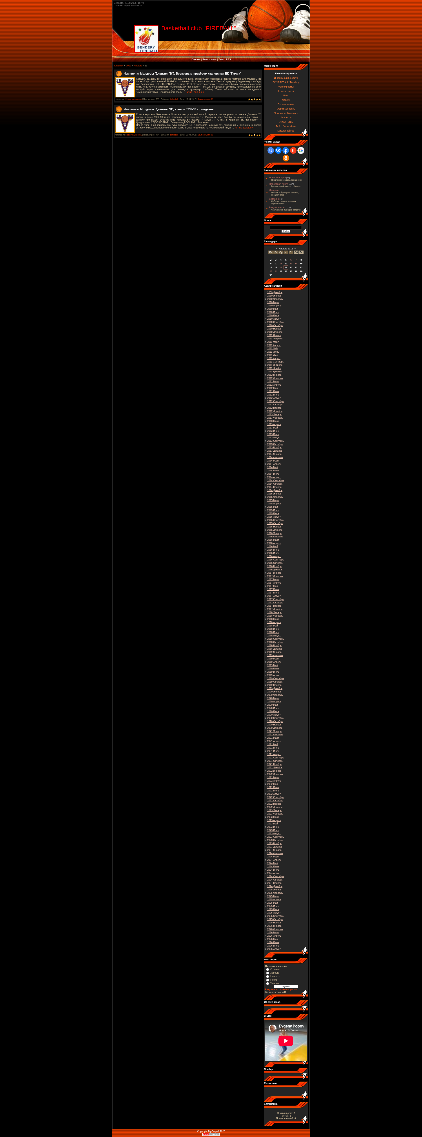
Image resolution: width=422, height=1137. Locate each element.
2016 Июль (273, 553)
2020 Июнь (273, 708)
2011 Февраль (275, 338)
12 (286, 263)
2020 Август (274, 714)
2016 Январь (274, 533)
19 (286, 267)
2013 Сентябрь (275, 440)
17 (276, 267)
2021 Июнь (273, 747)
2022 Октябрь (275, 800)
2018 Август (274, 635)
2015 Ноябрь (274, 526)
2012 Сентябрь (275, 401)
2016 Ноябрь (274, 566)
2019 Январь (274, 652)
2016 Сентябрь (275, 559)
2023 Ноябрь (274, 843)
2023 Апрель (274, 820)
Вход (221, 59)
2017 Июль (273, 592)
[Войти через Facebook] (285, 150)
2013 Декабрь (274, 450)
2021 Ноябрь (274, 764)
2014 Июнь (273, 470)
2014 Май (272, 467)
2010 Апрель (274, 305)
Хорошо (274, 972)
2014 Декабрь (274, 490)
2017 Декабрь (274, 609)
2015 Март (273, 500)
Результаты (271, 989)
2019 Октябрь (275, 681)
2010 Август (274, 318)
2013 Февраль (275, 417)
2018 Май (272, 625)
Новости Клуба (277, 177)
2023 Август (274, 833)
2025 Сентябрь (275, 916)
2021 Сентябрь (275, 757)
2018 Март (273, 619)
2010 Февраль (275, 299)
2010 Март (273, 302)
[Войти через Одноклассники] (286, 158)
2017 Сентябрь (275, 599)
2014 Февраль (275, 457)
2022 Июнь (273, 787)
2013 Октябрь (275, 444)
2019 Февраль (275, 655)
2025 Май (272, 902)
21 (296, 267)
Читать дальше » (195, 92)
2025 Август (274, 912)
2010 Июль (273, 315)
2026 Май (272, 939)
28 (296, 271)
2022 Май (272, 784)
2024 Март (273, 856)
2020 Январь (274, 691)
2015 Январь (274, 493)
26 (286, 271)
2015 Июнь (273, 510)
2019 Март (273, 658)
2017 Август (274, 596)
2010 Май (272, 309)
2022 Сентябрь (275, 797)
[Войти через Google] (300, 150)
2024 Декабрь (274, 886)
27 (291, 271)
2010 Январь (274, 295)
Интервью (274, 190)
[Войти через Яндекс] (293, 150)
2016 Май (272, 546)
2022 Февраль (275, 774)
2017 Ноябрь (274, 605)
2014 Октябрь (275, 483)
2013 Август (274, 437)
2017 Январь (274, 572)
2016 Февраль (275, 536)
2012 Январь (274, 375)
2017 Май (272, 586)
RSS (228, 59)
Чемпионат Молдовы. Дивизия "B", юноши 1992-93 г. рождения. (169, 109)
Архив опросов (288, 989)
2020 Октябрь (275, 721)
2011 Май (272, 348)
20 (291, 267)
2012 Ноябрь (274, 407)
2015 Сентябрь (275, 520)
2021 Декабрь (274, 767)
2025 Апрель (274, 899)
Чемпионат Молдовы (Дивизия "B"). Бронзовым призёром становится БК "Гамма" (182, 73)
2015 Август (274, 516)
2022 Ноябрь (274, 803)
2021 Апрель (274, 741)
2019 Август (274, 675)
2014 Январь (274, 454)
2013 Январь (274, 414)
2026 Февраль (275, 929)
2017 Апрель (274, 582)
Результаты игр (277, 207)
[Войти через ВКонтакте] (278, 150)
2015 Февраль (275, 497)
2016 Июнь (273, 549)
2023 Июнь (273, 827)
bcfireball (174, 99)
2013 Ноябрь (274, 447)
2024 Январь (274, 850)
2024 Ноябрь (274, 883)
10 (276, 263)
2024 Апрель (274, 860)
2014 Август (274, 477)
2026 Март (273, 932)
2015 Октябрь (275, 523)
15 (301, 263)
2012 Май (272, 388)
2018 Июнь (273, 629)
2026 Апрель (274, 935)
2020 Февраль (275, 695)
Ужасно (274, 983)
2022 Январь (274, 770)
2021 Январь (274, 731)
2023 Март (273, 817)
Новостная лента (134, 99)
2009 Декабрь (274, 292)
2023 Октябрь (275, 840)
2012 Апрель (274, 384)
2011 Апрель (274, 345)
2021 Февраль (275, 734)
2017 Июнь (273, 589)
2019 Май (272, 665)
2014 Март (273, 460)
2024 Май (272, 863)
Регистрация (209, 59)
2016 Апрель (274, 543)
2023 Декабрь (274, 846)
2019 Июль (273, 671)
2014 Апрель (274, 464)
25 (281, 271)
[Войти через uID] (270, 150)
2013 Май (272, 427)
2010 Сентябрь (275, 322)
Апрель (138, 65)
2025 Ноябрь (274, 922)
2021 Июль (273, 751)
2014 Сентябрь (275, 480)
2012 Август (274, 398)
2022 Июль (273, 790)
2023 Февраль (275, 813)
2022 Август (274, 794)
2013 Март (273, 421)
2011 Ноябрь (274, 368)
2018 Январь (274, 612)
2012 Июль (273, 394)
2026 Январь (274, 926)
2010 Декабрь (274, 332)
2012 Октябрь (275, 404)
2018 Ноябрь (274, 645)
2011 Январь (274, 335)
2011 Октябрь (274, 365)
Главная (195, 59)
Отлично (275, 969)
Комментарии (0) (205, 99)
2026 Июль (273, 945)
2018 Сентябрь (275, 638)
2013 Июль (273, 434)
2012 (128, 65)
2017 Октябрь (275, 602)
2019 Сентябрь (275, 678)
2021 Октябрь (275, 761)
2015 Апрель (274, 503)
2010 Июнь (273, 312)
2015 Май (272, 506)
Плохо (273, 979)
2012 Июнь (273, 391)
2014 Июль (273, 473)
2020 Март (273, 698)
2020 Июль (273, 711)
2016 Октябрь (275, 563)
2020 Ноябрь (274, 724)
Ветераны (274, 199)
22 (301, 267)
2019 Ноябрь (274, 685)
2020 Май (272, 704)
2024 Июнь (273, 866)
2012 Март (273, 381)
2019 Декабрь (274, 688)
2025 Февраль (275, 893)
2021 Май (272, 744)
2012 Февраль (275, 378)
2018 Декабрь (274, 648)
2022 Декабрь (274, 807)
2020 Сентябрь (275, 718)
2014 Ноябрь (274, 487)
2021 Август (274, 754)
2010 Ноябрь (274, 328)
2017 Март (273, 579)
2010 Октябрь (275, 325)
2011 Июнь (273, 351)
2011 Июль (273, 355)
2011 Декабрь (274, 371)
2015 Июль (273, 513)
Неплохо (275, 976)
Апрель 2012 (286, 248)
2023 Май (272, 823)
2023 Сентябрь (275, 836)
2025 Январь (274, 889)
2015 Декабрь (274, 530)
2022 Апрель (274, 780)
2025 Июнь (273, 906)
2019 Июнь (273, 668)
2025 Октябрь (275, 919)
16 (270, 267)
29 (301, 271)
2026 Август (274, 949)
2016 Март (273, 539)
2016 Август (274, 556)
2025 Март (273, 896)
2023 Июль (273, 830)
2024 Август (274, 873)
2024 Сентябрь (275, 876)
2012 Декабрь (274, 411)
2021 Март (273, 737)
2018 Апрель (274, 622)
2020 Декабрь (274, 728)
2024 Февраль (275, 853)
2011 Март (273, 342)
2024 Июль (273, 869)
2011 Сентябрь (275, 361)
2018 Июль (273, 632)
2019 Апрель (274, 662)
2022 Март (273, 777)
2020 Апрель (274, 701)
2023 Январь (274, 810)
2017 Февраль (275, 576)
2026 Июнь (273, 942)
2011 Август (273, 358)
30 (270, 275)
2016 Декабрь (274, 569)
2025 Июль (273, 909)
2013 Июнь (273, 431)
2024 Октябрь (275, 879)
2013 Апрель (274, 424)
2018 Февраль (275, 615)
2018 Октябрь (275, 642)
